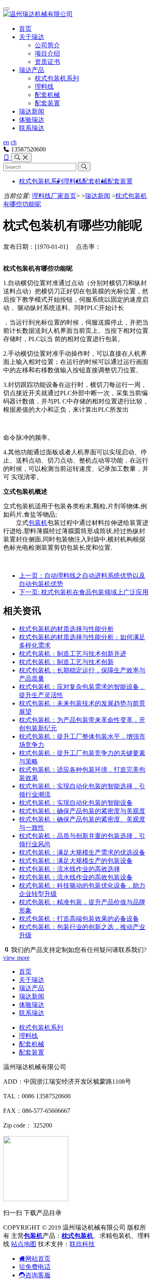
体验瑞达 (31, 1004)
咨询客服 (38, 1275)
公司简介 (47, 45)
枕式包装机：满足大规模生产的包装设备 (76, 860)
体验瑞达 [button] (31, 119)
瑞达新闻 (31, 111)
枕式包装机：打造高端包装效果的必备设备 (79, 918)
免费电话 (38, 1267)
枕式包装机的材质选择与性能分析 (66, 628)
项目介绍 (47, 53)
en (6, 142)
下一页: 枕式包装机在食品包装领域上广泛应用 (83, 592)
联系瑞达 (31, 128)
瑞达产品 (31, 70)
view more (16, 957)
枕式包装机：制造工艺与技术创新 (66, 662)
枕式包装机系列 (57, 78)
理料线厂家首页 (54, 195)
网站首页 (38, 1258)
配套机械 (47, 94)
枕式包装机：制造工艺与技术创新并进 (72, 653)
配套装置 (47, 103)
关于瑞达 (31, 37)
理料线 (44, 86)
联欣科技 (82, 1244)
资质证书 (47, 61)
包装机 (37, 522)
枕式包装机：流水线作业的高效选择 (69, 869)
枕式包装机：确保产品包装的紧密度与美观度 (82, 811)
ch (14, 142)
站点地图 (23, 1244)
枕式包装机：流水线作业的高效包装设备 (76, 877)
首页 (25, 28)
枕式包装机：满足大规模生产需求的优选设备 (82, 852)
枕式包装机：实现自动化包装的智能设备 (76, 802)
